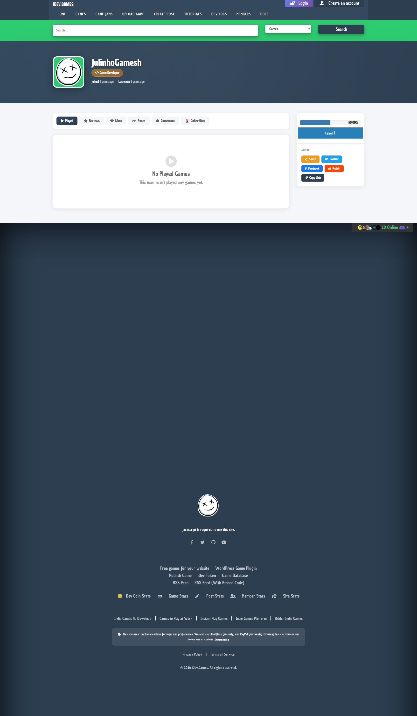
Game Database (235, 576)
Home (62, 14)
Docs (264, 14)
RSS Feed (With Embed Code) (219, 583)
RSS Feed (181, 583)
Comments (168, 120)
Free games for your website (185, 568)
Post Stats (214, 596)
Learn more (222, 640)
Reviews (94, 120)
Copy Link (315, 178)
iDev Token (207, 576)
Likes (118, 120)
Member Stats (252, 596)
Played (69, 120)
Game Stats (177, 596)
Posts (141, 120)
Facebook (313, 168)
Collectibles (198, 120)
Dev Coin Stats (136, 596)
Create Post (164, 14)
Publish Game (181, 576)
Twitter (334, 159)
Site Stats (290, 596)
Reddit (336, 168)
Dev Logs (219, 14)
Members (243, 14)
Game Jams (104, 14)
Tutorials (193, 14)
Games (81, 14)
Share (312, 159)
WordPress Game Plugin (236, 568)
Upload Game (133, 14)
